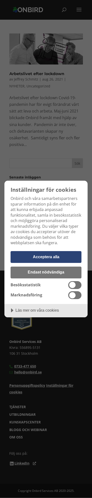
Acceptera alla (46, 257)
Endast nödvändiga (46, 272)
